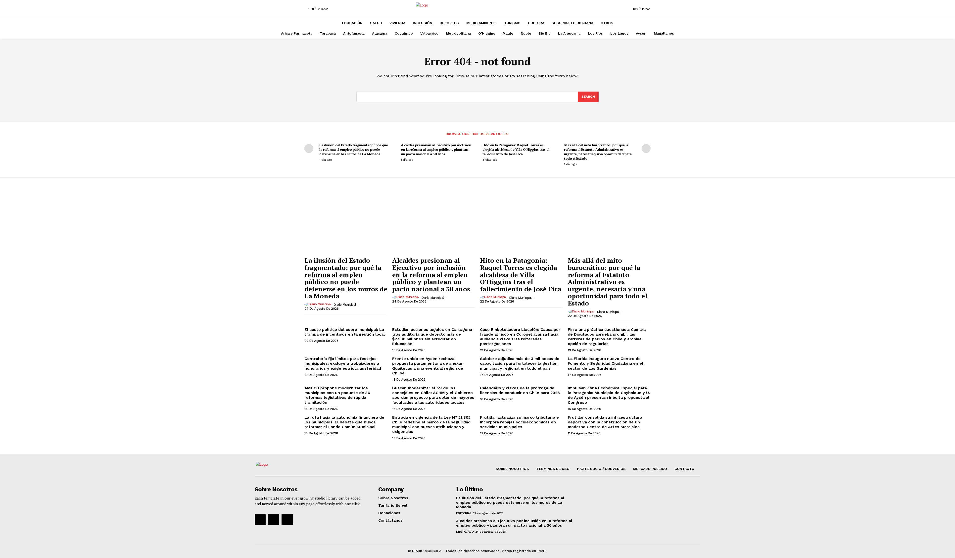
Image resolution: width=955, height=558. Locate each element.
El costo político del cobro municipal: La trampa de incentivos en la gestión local (344, 332)
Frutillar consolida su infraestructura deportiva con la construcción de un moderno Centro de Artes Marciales (605, 422)
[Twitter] (287, 519)
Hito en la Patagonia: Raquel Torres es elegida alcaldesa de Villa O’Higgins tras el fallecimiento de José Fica (515, 149)
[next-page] (646, 148)
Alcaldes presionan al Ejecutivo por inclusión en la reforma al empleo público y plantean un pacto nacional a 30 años (436, 149)
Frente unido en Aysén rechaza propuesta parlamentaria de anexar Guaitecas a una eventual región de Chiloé (427, 365)
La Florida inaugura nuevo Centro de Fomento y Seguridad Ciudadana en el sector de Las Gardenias (605, 363)
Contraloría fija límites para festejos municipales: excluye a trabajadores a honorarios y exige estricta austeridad (342, 363)
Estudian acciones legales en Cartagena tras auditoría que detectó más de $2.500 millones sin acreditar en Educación (432, 336)
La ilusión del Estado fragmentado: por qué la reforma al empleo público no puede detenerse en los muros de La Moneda (353, 149)
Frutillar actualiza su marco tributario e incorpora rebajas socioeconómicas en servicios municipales (519, 422)
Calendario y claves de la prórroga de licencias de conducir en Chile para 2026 (520, 390)
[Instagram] (273, 519)
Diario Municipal (345, 304)
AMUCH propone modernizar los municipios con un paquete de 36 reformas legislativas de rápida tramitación (337, 395)
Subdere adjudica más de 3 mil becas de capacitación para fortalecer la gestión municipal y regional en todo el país (519, 363)
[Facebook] (260, 519)
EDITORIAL (464, 513)
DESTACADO (465, 531)
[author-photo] (318, 304)
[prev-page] (308, 148)
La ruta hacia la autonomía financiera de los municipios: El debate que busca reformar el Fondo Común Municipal (344, 422)
